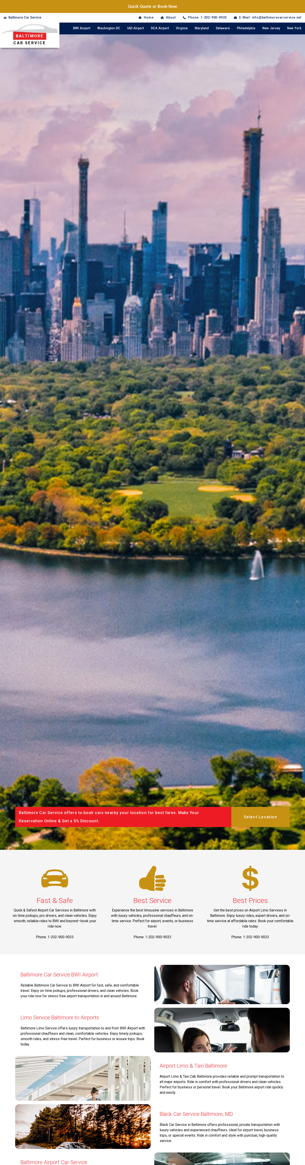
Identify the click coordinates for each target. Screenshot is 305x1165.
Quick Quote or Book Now (152, 6)
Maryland (202, 28)
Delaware (223, 28)
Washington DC (108, 28)
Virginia (182, 28)
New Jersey (271, 28)
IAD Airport (135, 28)
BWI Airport (81, 28)
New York (294, 28)
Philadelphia (246, 28)
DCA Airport (160, 28)
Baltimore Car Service (24, 17)
